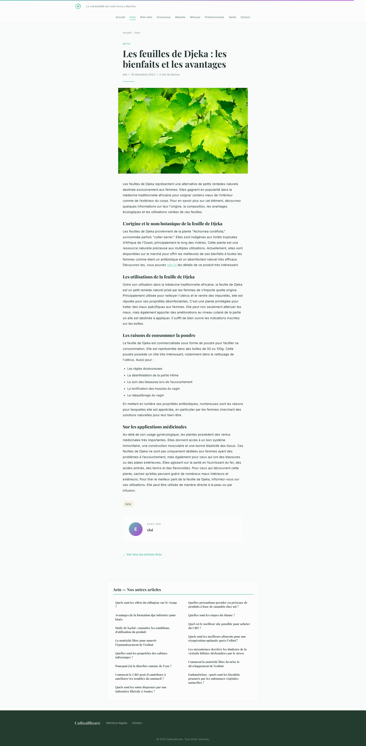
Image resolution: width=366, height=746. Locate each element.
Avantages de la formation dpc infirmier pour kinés (145, 617)
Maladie (180, 17)
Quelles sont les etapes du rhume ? (211, 615)
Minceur (195, 17)
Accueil (120, 17)
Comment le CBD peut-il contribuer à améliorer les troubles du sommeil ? (140, 676)
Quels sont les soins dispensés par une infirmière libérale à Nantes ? (141, 689)
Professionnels (214, 17)
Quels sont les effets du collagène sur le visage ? (146, 604)
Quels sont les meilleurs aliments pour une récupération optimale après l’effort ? (217, 638)
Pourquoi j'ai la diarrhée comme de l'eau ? (143, 666)
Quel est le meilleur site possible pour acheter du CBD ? (219, 626)
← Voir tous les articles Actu (142, 554)
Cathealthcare (87, 722)
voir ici (172, 265)
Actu (133, 17)
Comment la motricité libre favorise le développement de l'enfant (214, 664)
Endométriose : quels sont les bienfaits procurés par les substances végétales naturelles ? (214, 679)
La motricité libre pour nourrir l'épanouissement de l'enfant (136, 642)
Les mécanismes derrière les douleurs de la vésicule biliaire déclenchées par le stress (217, 651)
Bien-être (146, 17)
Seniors (245, 17)
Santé (232, 17)
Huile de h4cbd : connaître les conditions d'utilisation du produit (142, 630)
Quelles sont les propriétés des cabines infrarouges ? (141, 655)
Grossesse (164, 17)
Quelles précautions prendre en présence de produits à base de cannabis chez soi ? (217, 604)
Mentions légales (116, 722)
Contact (137, 722)
